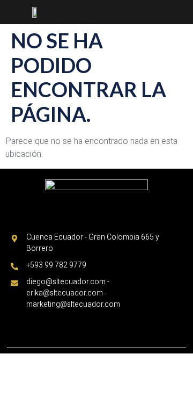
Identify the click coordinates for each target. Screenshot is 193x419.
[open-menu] (181, 12)
